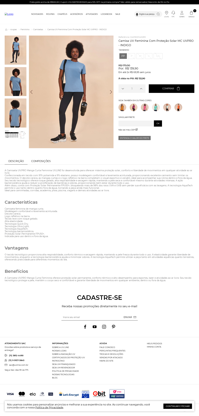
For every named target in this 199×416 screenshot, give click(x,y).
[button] (123, 56)
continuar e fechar (178, 406)
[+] (141, 88)
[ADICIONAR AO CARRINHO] (171, 88)
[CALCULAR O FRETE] (158, 123)
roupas (13, 29)
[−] (122, 88)
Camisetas (38, 29)
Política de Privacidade (49, 407)
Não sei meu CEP (126, 130)
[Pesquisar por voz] (137, 14)
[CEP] (140, 121)
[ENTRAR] (182, 14)
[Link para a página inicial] (6, 29)
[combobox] (148, 14)
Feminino (25, 29)
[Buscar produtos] (159, 14)
